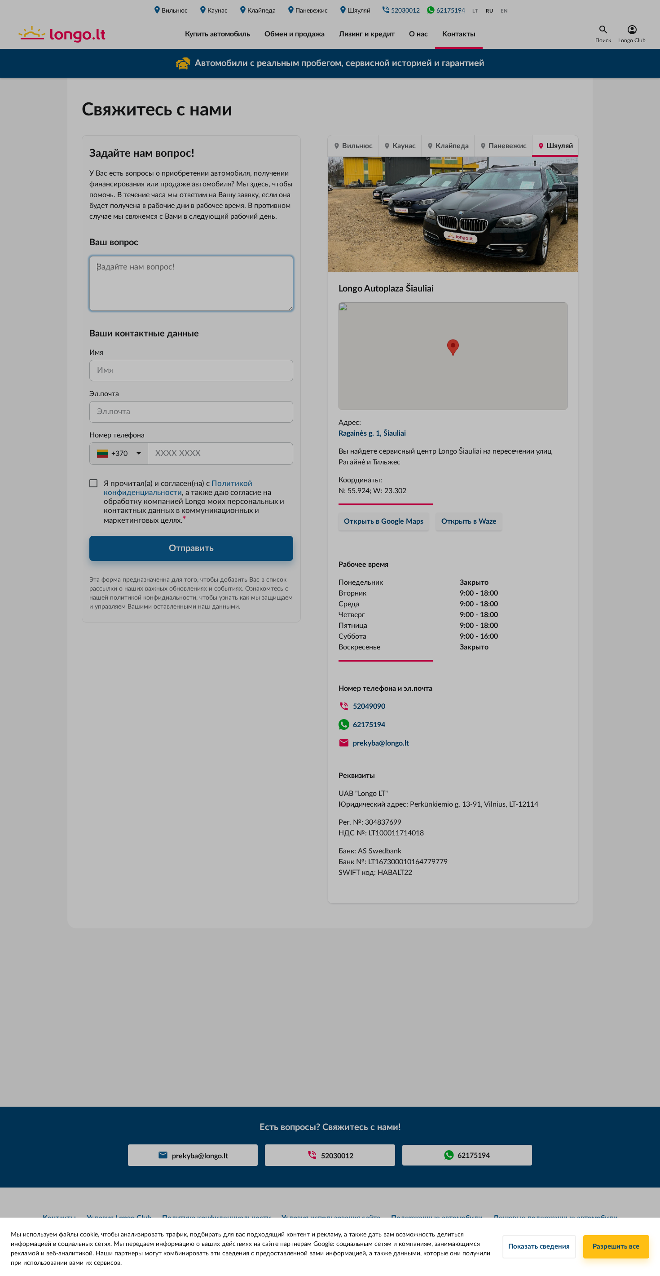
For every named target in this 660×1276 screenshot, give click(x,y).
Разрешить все (616, 1246)
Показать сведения (539, 1246)
